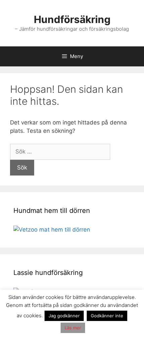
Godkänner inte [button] (107, 315)
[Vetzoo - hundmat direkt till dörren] (51, 229)
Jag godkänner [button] (64, 315)
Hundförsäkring (72, 19)
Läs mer (73, 327)
